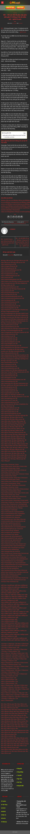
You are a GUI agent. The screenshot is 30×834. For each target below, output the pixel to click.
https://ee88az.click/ (23, 627)
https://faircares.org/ (23, 553)
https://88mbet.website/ (7, 711)
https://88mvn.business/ (7, 738)
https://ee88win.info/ (9, 627)
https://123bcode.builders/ (8, 681)
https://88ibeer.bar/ (18, 438)
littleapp (9, 211)
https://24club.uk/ (22, 470)
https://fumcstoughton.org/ (8, 374)
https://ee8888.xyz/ (19, 596)
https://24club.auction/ (7, 500)
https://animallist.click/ (16, 206)
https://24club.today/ (10, 468)
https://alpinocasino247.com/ (9, 542)
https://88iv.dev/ (5, 417)
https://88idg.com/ (6, 394)
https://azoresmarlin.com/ (22, 328)
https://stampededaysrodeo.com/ (9, 306)
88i (2, 28)
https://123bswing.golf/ (7, 700)
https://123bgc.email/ (23, 689)
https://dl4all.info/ (7, 406)
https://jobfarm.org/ (10, 572)
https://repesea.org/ (6, 536)
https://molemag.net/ (22, 347)
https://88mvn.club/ (22, 745)
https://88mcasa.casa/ (10, 740)
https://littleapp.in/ (16, 211)
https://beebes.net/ (22, 283)
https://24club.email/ (21, 496)
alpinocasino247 (17, 540)
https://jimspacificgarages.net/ (9, 292)
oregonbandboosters (20, 562)
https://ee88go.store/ (19, 594)
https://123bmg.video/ (7, 649)
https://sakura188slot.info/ (8, 415)
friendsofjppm (20, 561)
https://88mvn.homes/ (19, 721)
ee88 (2, 585)
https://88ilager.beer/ (19, 440)
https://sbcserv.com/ (20, 544)
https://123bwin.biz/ (6, 655)
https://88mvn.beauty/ (9, 728)
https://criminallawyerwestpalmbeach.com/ (12, 379)
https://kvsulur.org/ (21, 557)
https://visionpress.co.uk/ (7, 364)
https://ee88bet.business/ (7, 623)
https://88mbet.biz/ (20, 713)
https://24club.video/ (21, 466)
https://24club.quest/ (10, 479)
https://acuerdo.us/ (22, 355)
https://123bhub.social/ (10, 647)
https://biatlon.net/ (8, 285)
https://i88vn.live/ (16, 417)
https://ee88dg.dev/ (23, 585)
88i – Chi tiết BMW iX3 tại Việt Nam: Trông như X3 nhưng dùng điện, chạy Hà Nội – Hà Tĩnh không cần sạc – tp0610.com (22, 242)
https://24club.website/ (7, 470)
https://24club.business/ (7, 493)
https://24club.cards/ (23, 493)
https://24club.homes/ (7, 475)
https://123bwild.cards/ (7, 685)
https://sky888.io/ (17, 394)
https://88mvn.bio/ (6, 732)
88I (25, 801)
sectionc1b (4, 559)
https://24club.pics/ (22, 477)
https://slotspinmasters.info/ (8, 391)
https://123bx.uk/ (5, 653)
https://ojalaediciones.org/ (8, 551)
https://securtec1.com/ (9, 360)
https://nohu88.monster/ (10, 606)
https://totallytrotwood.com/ (8, 334)
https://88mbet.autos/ (9, 726)
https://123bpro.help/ (21, 659)
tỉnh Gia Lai (23, 223)
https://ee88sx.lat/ (8, 604)
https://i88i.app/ (21, 415)
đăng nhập (10, 255)
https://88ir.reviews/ (6, 453)
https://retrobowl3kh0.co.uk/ (8, 362)
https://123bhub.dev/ (23, 643)
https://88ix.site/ (5, 419)
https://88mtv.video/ (6, 709)
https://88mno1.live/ (9, 706)
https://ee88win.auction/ (7, 634)
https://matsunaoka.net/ (19, 319)
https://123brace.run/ (23, 696)
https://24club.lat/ (20, 474)
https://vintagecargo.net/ (7, 332)
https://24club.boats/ (6, 489)
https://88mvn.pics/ (22, 723)
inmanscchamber (5, 521)
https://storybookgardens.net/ (9, 307)
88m (2, 704)
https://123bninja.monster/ (11, 664)
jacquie (22, 547)
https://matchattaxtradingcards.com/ (10, 296)
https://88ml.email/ (9, 743)
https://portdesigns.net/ (7, 300)
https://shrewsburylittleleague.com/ (10, 270)
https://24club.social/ (6, 466)
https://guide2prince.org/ (7, 570)
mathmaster (24, 211)
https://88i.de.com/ (18, 262)
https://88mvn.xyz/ (6, 715)
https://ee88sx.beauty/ (7, 613)
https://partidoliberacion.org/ (8, 561)
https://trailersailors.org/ (9, 315)
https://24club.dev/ (10, 464)
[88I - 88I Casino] (15, 2)
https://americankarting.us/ (8, 389)
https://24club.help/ (6, 474)
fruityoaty (3, 504)
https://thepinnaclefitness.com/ (9, 408)
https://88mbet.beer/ (6, 730)
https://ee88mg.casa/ (9, 625)
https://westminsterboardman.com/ (10, 279)
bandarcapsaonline (23, 564)
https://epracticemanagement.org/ (16, 208)
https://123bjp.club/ (19, 693)
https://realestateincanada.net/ (9, 302)
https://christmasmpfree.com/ (9, 287)
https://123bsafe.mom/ (10, 668)
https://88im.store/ (6, 425)
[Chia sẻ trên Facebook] (11, 217)
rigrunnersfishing (5, 545)
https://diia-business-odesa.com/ (9, 508)
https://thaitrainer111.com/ (8, 309)
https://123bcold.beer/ (7, 674)
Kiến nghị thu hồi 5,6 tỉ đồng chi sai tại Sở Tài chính (14, 135)
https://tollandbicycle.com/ (8, 294)
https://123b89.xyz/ (20, 655)
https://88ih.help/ (5, 430)
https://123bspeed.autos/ (7, 670)
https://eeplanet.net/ (6, 289)
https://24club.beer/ (6, 485)
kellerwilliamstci (17, 525)
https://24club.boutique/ (22, 489)
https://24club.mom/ (6, 481)
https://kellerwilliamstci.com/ (8, 527)
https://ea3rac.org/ (21, 385)
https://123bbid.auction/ (7, 694)
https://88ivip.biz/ (17, 425)
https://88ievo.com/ (6, 396)
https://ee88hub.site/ (22, 587)
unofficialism (18, 515)
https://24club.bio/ (10, 487)
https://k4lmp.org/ (22, 570)
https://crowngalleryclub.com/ (9, 410)
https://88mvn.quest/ (9, 725)
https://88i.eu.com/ (20, 200)
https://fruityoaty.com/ (12, 504)
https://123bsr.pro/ (9, 687)
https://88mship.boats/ (20, 732)
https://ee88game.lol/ (20, 602)
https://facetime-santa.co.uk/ (8, 324)
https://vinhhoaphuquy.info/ (8, 381)
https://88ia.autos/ (6, 438)
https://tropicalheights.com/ (8, 343)
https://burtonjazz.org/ (13, 581)
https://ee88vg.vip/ (22, 630)
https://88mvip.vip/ (9, 745)
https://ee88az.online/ (20, 598)
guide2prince (15, 568)
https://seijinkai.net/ (19, 370)
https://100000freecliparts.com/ (9, 275)
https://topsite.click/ (23, 315)
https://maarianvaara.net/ (20, 372)
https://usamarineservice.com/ (17, 204)
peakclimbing (14, 576)
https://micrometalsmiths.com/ (9, 368)
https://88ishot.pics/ (20, 434)
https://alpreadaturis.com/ (8, 347)
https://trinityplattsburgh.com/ (20, 321)
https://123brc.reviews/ (10, 691)
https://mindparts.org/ (7, 532)
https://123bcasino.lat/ (7, 662)
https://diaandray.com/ (7, 328)
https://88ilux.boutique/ (20, 444)
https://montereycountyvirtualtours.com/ (11, 298)
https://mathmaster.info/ (7, 511)
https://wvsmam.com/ (9, 317)
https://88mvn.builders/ (7, 736)
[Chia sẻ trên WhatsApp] (8, 217)
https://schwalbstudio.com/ (8, 338)
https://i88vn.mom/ (18, 436)
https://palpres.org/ (6, 576)
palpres (19, 574)
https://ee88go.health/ (22, 634)
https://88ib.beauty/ (6, 440)
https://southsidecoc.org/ (7, 534)
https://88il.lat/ (5, 432)
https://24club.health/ (22, 500)
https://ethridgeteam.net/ (7, 377)
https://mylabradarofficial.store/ (9, 513)
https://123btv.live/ (9, 645)
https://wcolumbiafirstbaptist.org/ (11, 330)
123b (2, 643)
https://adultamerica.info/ (7, 355)
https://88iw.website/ (6, 423)
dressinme (17, 517)
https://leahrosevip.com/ (21, 383)
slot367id (17, 551)
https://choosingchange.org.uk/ (9, 506)
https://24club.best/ (20, 485)
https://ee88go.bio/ (23, 615)
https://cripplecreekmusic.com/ (9, 393)
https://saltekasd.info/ (7, 357)
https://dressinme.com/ (7, 519)
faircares (15, 553)
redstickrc (3, 555)
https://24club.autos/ (21, 481)
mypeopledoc (21, 513)
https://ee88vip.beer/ (21, 613)
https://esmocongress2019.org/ (9, 538)
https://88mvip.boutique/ (7, 734)
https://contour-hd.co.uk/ (20, 281)
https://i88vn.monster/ (7, 434)
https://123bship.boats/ (7, 677)
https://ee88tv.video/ (6, 591)
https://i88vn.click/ (6, 451)
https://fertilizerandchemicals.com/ (10, 345)
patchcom (18, 523)
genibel (3, 523)
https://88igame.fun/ (18, 457)
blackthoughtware (21, 527)
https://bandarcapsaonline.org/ (9, 566)
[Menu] (2, 2)
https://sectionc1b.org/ (13, 559)
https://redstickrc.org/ (12, 555)
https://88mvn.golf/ (6, 753)
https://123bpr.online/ (20, 657)
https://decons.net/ (6, 319)
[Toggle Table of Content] (23, 133)
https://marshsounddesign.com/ (11, 323)
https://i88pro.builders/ (7, 445)
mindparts (16, 530)
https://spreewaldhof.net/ (7, 304)
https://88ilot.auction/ (19, 455)
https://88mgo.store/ (6, 713)
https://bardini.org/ (23, 578)
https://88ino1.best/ (6, 442)
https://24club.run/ (10, 502)
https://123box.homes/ (22, 662)
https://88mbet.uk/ (21, 711)
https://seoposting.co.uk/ (7, 264)
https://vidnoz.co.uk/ (6, 281)
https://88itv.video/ (6, 421)
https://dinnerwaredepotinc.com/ (9, 342)
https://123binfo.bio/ (9, 676)
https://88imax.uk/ (19, 423)
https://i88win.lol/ (17, 430)
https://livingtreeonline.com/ (8, 273)
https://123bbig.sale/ (9, 698)
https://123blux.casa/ (22, 685)
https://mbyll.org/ (23, 572)
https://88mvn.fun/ (20, 749)
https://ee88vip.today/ (20, 591)
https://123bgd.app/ (9, 643)
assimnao (20, 538)
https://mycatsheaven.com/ (8, 340)
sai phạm (8, 223)
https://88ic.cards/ (8, 447)
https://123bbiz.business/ (7, 683)
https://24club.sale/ (24, 502)
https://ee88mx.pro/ (23, 625)
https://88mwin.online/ (7, 717)
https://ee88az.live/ (9, 587)
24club (3, 464)
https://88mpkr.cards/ (22, 738)
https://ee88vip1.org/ (22, 640)
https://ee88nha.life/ (6, 598)
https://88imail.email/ (18, 451)
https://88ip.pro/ (5, 449)
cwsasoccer (20, 528)
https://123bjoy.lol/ (9, 660)
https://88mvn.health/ (6, 749)
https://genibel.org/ (10, 523)
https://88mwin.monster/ (7, 723)
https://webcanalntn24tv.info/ (9, 353)
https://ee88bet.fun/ (9, 636)
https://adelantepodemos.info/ (9, 402)
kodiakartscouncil (5, 579)
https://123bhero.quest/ (22, 666)
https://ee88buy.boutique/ (7, 619)
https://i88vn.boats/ (6, 444)
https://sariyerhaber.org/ (14, 547)
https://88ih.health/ (6, 457)
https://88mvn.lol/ (18, 719)
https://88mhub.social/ (10, 708)
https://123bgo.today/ (21, 649)
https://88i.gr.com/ (6, 262)
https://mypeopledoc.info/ (8, 515)
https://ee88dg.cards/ (23, 623)
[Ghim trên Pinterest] (19, 217)
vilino (15, 519)
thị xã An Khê (18, 223)
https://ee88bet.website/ (10, 592)
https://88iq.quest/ (6, 436)
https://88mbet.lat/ (6, 721)
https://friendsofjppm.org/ (8, 562)
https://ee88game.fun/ (7, 638)
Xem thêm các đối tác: (9, 137)
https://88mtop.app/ (9, 704)
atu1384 (20, 566)
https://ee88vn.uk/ (6, 594)
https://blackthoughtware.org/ (9, 528)
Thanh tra (13, 223)
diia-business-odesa (23, 506)
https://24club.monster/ (7, 477)
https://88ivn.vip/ (18, 453)
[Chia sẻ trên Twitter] (13, 217)
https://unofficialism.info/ (7, 517)
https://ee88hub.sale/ (21, 638)
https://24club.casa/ (10, 494)
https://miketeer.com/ (6, 370)
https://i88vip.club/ (6, 455)
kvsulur (14, 557)
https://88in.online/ (6, 428)
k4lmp (15, 570)
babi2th (20, 555)
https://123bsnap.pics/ (7, 666)
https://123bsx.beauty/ (10, 672)
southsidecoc (16, 532)
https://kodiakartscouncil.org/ (18, 579)
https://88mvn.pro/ (23, 740)
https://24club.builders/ (11, 491)
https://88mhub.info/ (9, 742)
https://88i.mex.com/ (8, 200)
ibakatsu (3, 574)
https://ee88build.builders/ (8, 621)
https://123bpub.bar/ (22, 670)
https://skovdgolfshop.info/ (8, 398)
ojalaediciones (15, 549)
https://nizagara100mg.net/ (8, 266)
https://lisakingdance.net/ (7, 268)
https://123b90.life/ (6, 657)
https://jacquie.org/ (6, 549)
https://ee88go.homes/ (22, 604)
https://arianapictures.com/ (15, 202)
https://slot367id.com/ (7, 553)
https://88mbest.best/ (20, 730)
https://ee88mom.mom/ (10, 610)
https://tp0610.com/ (23, 313)
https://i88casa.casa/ (20, 447)
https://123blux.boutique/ (7, 679)
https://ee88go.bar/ (21, 611)
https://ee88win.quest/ (21, 608)
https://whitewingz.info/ (7, 404)
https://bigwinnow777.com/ (8, 400)
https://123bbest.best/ (21, 674)
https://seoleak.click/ (6, 291)
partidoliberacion (23, 559)
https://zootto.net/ (21, 317)
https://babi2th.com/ (6, 557)
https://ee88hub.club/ (9, 632)
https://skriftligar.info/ (22, 358)
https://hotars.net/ (18, 289)
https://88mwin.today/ (20, 709)
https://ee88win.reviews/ (7, 630)
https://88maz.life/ (19, 715)
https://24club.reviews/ (11, 498)
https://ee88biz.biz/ (6, 596)
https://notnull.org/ (6, 544)
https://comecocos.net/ (7, 272)
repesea (16, 534)
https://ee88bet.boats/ (9, 617)
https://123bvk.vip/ (6, 693)
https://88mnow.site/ (22, 706)
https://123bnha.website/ (10, 651)
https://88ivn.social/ (17, 419)
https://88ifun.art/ (18, 428)
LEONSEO (20, 23)
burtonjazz (4, 581)
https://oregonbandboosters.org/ (9, 564)
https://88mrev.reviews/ (23, 743)
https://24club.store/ (10, 472)
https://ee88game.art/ (9, 600)
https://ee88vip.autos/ (7, 611)
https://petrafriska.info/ (7, 383)
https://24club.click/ (6, 496)
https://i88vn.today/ (18, 421)
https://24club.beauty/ (10, 483)
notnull (18, 542)
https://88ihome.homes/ (17, 432)
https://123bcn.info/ (22, 687)
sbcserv (13, 544)
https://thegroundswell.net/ (10, 311)
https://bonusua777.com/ (20, 396)
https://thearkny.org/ (22, 309)
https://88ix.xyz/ (5, 426)
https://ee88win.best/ (9, 615)
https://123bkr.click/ (9, 689)
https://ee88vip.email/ (9, 628)
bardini (16, 578)
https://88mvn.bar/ (23, 726)
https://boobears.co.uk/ (7, 336)
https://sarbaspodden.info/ (22, 357)
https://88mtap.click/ (23, 742)
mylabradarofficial (19, 511)
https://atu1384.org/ (6, 568)
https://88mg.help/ (6, 719)
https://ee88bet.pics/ (6, 608)
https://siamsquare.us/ (9, 358)
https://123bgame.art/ (7, 659)
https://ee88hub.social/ (10, 589)
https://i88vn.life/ (16, 426)
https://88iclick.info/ (17, 449)
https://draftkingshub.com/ (8, 387)
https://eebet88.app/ (9, 585)
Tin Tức (15, 12)
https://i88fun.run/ (6, 459)
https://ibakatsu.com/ (11, 574)
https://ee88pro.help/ (6, 602)
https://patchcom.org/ (7, 525)
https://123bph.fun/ (9, 696)
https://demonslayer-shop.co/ (8, 411)
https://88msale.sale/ (19, 751)
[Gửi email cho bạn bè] (16, 217)
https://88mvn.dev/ (22, 704)
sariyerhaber (4, 547)
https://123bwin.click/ (19, 653)
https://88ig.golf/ (5, 461)
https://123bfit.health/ (22, 694)
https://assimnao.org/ (6, 540)
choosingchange (22, 504)
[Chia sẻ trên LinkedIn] (21, 217)
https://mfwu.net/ (5, 321)
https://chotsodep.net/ (9, 349)
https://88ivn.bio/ (18, 442)
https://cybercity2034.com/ (8, 366)
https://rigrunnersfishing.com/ (18, 545)
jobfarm (3, 572)
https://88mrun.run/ (6, 751)
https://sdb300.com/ (8, 385)
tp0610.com (23, 32)
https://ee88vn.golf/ (9, 640)
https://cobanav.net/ (21, 332)
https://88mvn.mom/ (23, 725)
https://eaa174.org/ (6, 372)
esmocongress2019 (17, 536)
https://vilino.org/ (21, 519)
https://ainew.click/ (6, 277)
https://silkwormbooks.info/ (8, 375)
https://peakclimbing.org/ (7, 578)
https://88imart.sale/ (18, 459)
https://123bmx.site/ (22, 645)
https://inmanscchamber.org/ (17, 521)
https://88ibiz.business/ (21, 445)
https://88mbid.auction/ (10, 747)
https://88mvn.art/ (20, 717)
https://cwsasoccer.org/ (7, 530)
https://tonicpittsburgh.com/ (8, 313)
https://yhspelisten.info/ (22, 404)
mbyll (17, 572)
